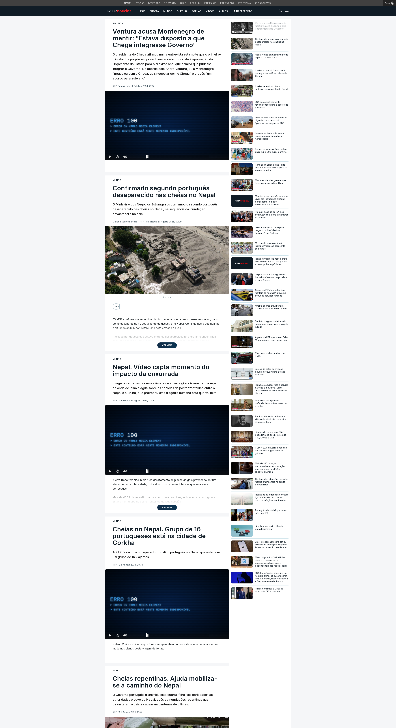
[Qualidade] (216, 156)
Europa (154, 11)
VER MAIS (167, 345)
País (142, 11)
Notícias (139, 3)
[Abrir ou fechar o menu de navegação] (286, 10)
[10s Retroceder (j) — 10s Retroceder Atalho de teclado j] (117, 156)
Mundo (167, 11)
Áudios (223, 11)
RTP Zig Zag (227, 3)
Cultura (182, 11)
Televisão (170, 3)
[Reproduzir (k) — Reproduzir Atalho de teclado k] (110, 156)
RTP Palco (210, 3)
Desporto (154, 3)
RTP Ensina (244, 3)
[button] (281, 11)
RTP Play (195, 3)
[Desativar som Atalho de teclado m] (125, 156)
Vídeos (210, 11)
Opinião (196, 11)
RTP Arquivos (263, 3)
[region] (167, 125)
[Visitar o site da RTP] (127, 3)
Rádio (183, 3)
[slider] (178, 157)
